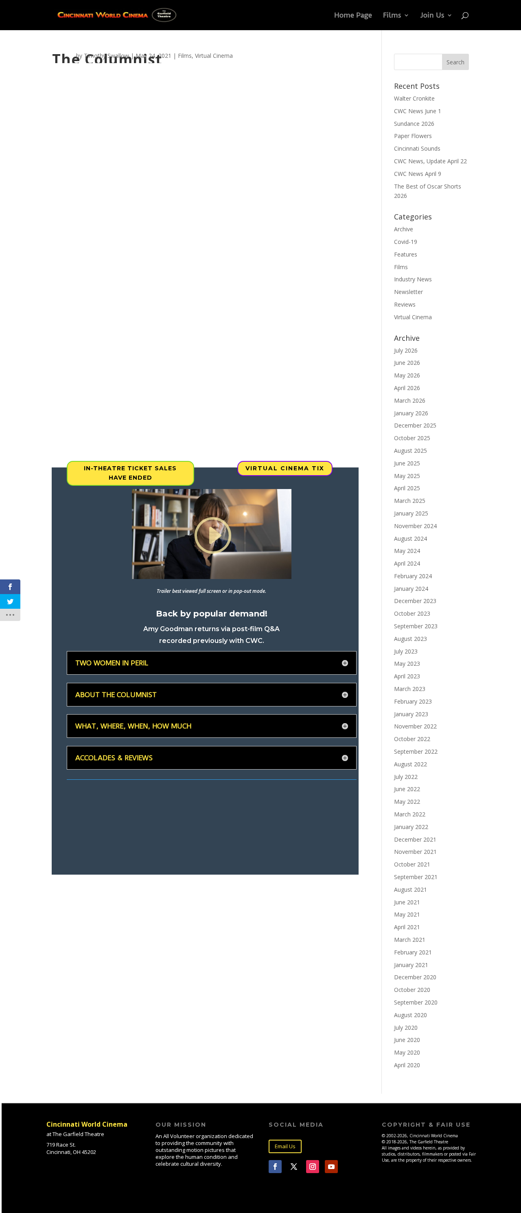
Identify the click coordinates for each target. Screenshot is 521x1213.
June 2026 (407, 362)
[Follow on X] (293, 1166)
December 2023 (415, 601)
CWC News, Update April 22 (430, 161)
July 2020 (406, 1027)
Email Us (285, 1146)
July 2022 (406, 777)
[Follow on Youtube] (331, 1166)
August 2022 (410, 764)
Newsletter (408, 292)
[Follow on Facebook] (275, 1166)
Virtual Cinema (214, 55)
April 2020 (407, 1065)
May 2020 (407, 1052)
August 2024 (410, 538)
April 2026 (407, 388)
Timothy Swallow (106, 55)
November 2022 (415, 726)
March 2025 (409, 501)
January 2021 (411, 965)
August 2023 (410, 639)
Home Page (353, 15)
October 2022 (412, 739)
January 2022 (411, 827)
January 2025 (411, 513)
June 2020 (407, 1040)
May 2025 (407, 476)
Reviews (405, 304)
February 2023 (413, 701)
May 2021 (407, 914)
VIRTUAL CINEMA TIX (284, 468)
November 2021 (415, 851)
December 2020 (415, 977)
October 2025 (412, 438)
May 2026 (407, 375)
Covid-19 (405, 242)
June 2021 (407, 902)
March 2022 (409, 814)
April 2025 (407, 488)
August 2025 (410, 450)
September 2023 (416, 626)
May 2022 (407, 801)
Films (392, 15)
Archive (403, 229)
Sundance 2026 (414, 123)
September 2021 (416, 877)
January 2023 (411, 714)
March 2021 (409, 939)
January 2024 (411, 588)
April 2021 (407, 927)
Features (405, 254)
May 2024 (407, 551)
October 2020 (412, 990)
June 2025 (407, 463)
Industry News (413, 279)
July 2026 (406, 350)
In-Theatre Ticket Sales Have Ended (130, 473)
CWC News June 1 (417, 111)
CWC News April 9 (417, 174)
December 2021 (415, 839)
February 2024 (413, 576)
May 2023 (407, 663)
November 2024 (415, 526)
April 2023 (407, 676)
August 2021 (410, 889)
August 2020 (410, 1015)
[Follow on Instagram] (312, 1166)
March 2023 (409, 689)
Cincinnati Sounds (417, 148)
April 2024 (407, 563)
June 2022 (407, 789)
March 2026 (409, 400)
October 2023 (412, 613)
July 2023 (406, 651)
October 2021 (412, 864)
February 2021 (413, 952)
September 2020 (416, 1002)
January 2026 (411, 413)
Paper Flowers (413, 136)
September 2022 (416, 751)
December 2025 (415, 425)
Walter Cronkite (414, 98)
